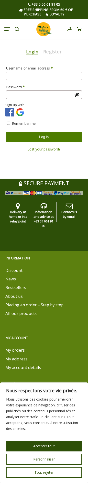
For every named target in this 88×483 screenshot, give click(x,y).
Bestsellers (15, 287)
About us (14, 296)
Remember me (24, 123)
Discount (13, 270)
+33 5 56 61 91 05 (45, 4)
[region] (44, 432)
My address (16, 359)
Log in (44, 137)
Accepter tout (44, 446)
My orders (15, 350)
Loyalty (56, 14)
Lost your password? (43, 149)
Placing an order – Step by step (34, 305)
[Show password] (77, 94)
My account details (23, 367)
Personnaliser (44, 459)
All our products (21, 313)
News (10, 279)
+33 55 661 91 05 (43, 223)
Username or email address (36, 68)
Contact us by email (69, 214)
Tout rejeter (44, 472)
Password (22, 86)
